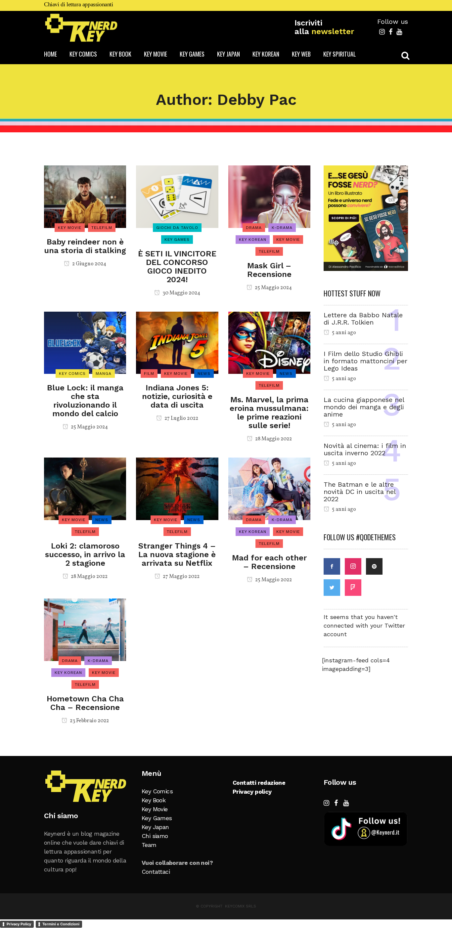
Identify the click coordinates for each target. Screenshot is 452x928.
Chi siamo (155, 835)
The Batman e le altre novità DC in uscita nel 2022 (359, 491)
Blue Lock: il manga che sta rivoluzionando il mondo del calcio (85, 400)
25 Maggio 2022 (273, 580)
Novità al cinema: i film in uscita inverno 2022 (365, 449)
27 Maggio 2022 (181, 576)
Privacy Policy (19, 924)
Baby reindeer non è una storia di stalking (85, 246)
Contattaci (156, 871)
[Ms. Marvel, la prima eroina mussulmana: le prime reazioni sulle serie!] (269, 342)
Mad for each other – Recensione (269, 562)
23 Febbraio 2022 (89, 721)
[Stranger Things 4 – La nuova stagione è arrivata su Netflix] (177, 488)
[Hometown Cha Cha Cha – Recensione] (85, 629)
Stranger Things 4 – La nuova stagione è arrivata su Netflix (177, 554)
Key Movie (155, 809)
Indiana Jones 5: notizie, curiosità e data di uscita (177, 396)
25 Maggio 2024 (273, 287)
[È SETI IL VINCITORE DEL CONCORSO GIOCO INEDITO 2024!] (177, 196)
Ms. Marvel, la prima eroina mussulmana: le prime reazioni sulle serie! (269, 412)
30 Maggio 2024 (180, 293)
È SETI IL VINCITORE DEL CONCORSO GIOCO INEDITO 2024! (177, 266)
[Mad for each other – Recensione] (269, 488)
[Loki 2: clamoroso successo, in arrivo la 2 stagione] (85, 488)
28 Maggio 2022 (273, 439)
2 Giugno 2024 (88, 264)
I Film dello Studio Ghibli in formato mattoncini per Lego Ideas (365, 361)
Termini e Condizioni (60, 924)
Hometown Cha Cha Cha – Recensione (85, 703)
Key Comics (157, 791)
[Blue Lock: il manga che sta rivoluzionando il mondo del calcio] (85, 342)
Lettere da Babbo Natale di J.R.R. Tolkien (363, 318)
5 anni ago (343, 332)
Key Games (157, 818)
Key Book (153, 800)
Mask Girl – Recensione (269, 270)
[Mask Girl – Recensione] (269, 196)
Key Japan (155, 826)
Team (149, 844)
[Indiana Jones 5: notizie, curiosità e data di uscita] (177, 342)
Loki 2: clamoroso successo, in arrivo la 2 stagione (85, 554)
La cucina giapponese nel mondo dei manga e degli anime (364, 407)
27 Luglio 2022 (180, 418)
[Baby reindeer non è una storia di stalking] (85, 196)
